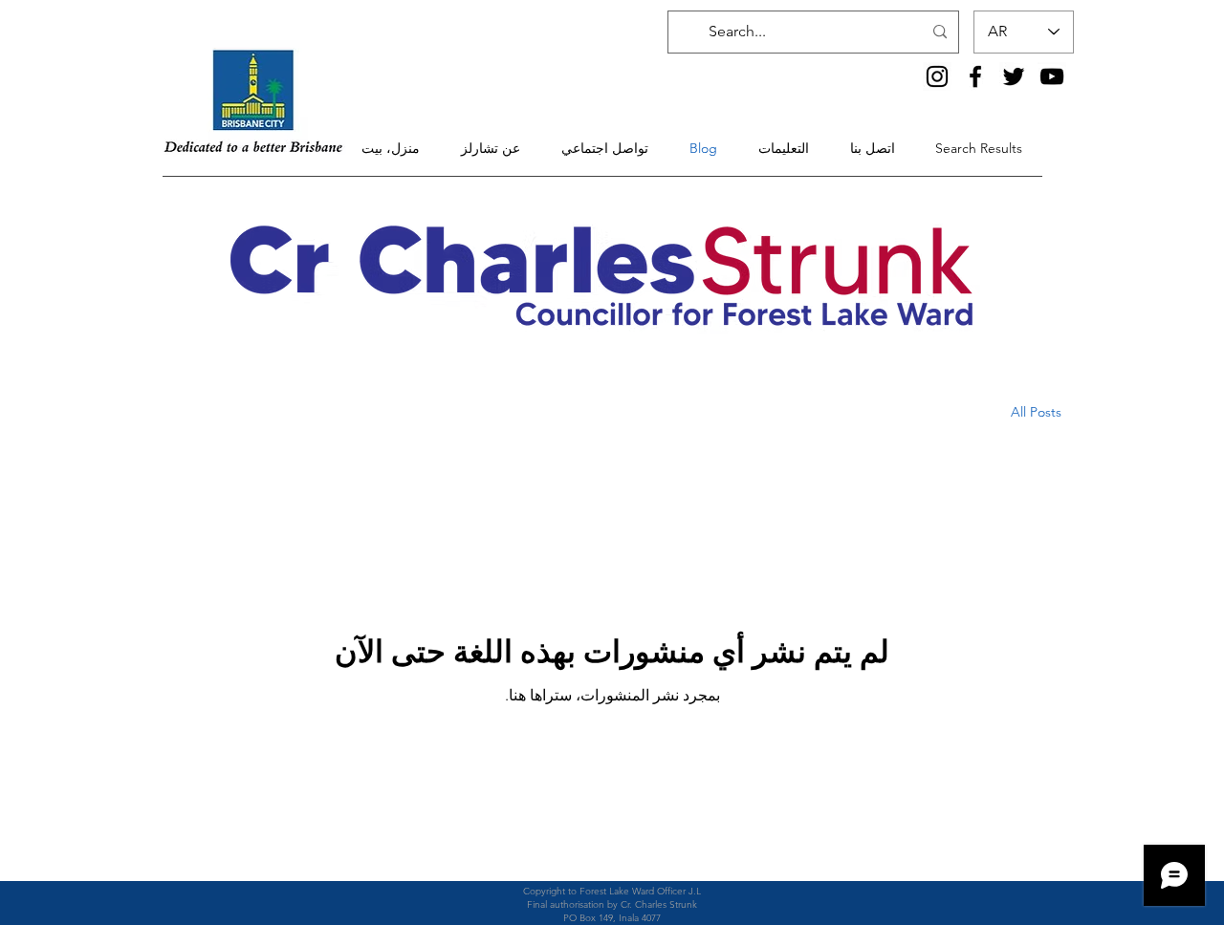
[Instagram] (937, 76)
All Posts (1036, 411)
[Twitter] (1013, 76)
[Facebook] (975, 76)
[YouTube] (1052, 76)
